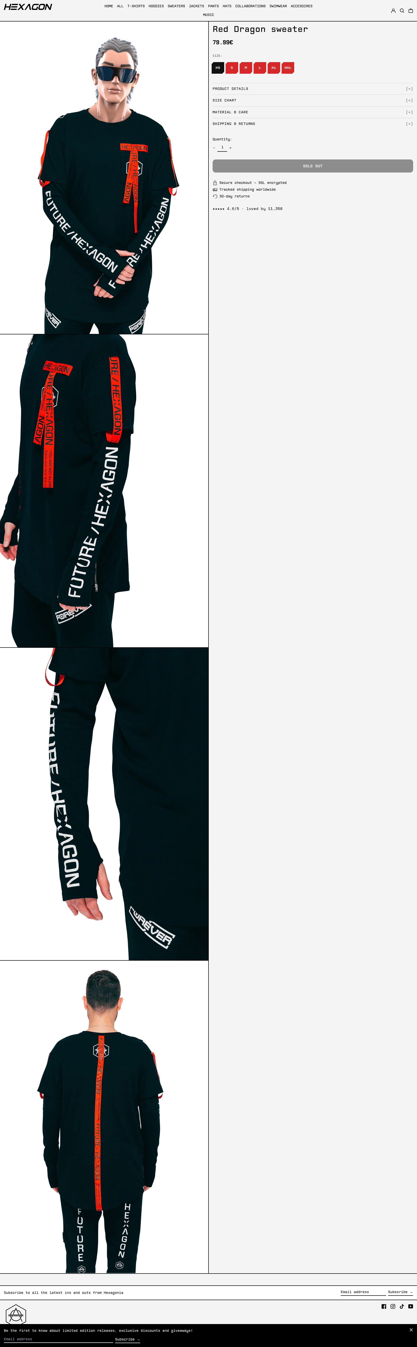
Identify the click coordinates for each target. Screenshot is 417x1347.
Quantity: (222, 139)
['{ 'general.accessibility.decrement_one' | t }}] (214, 147)
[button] (410, 10)
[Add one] (230, 147)
